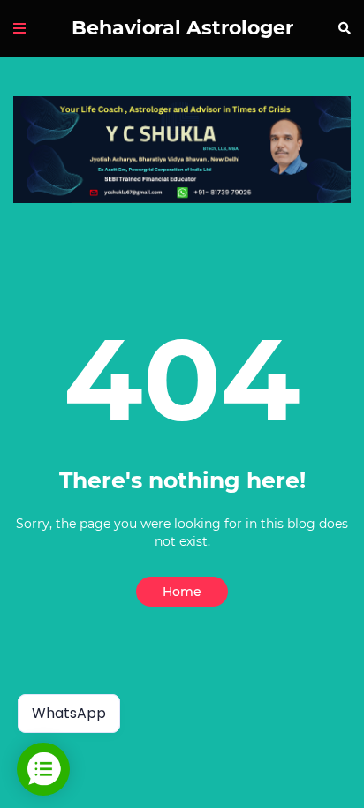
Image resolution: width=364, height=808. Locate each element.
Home (182, 592)
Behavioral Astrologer (182, 28)
